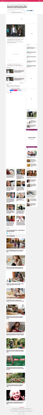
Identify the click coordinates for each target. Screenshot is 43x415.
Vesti (10, 4)
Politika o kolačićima (22, 411)
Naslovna (8, 4)
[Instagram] (20, 413)
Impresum (12, 411)
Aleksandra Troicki (9, 86)
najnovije (8, 85)
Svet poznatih (11, 85)
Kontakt (19, 411)
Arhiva (31, 411)
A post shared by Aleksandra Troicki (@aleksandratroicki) (13, 63)
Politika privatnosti (26, 411)
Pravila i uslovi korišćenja (15, 411)
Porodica (12, 4)
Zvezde (18, 85)
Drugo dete (13, 86)
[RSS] (22, 413)
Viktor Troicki (15, 85)
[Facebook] (19, 413)
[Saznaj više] (36, 110)
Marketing (30, 411)
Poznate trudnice (17, 86)
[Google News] (23, 413)
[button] (24, 10)
